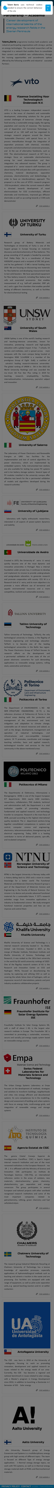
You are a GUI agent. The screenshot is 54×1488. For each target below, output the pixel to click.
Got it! (48, 8)
